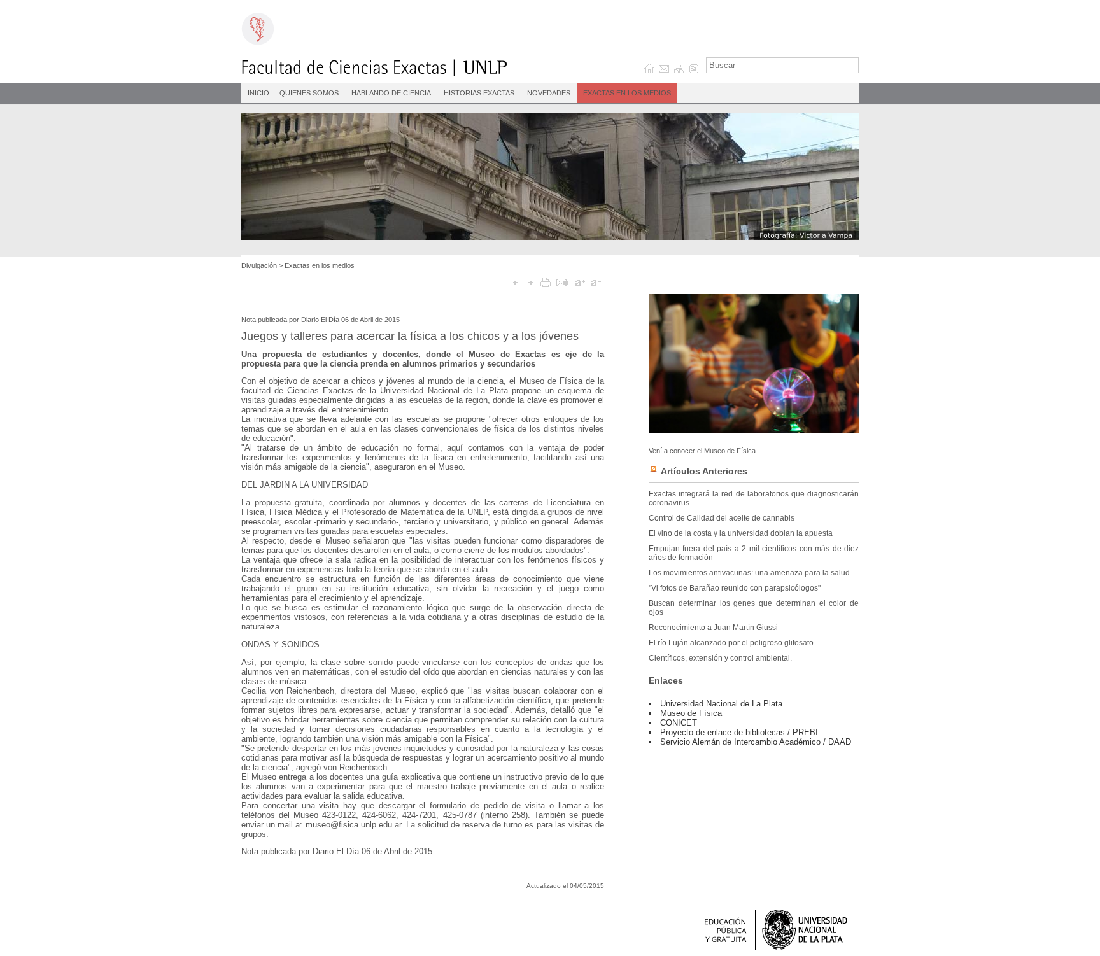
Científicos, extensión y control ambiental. (720, 658)
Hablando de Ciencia (391, 93)
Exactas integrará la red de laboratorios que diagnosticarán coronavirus (754, 498)
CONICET (678, 723)
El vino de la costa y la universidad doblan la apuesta (741, 533)
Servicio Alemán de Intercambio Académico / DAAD (755, 742)
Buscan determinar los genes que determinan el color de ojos (754, 608)
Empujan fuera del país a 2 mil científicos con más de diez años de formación (754, 553)
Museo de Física (691, 713)
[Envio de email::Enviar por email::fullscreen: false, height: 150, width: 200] (563, 282)
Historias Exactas (479, 93)
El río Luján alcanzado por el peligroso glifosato (731, 642)
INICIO (258, 93)
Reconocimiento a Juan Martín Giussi (713, 627)
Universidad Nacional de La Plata (721, 703)
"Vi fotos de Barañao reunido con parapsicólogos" (735, 588)
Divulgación (259, 265)
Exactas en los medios (627, 93)
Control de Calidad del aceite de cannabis (721, 518)
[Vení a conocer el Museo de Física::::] (754, 430)
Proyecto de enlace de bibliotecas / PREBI (739, 732)
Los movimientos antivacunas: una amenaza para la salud (749, 572)
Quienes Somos (309, 93)
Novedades (548, 93)
